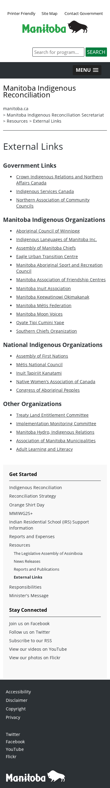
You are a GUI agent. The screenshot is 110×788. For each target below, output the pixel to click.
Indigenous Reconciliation (35, 487)
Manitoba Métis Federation (44, 305)
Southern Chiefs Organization (46, 331)
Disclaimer (17, 700)
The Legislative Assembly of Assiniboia (48, 553)
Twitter (13, 734)
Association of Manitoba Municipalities (56, 440)
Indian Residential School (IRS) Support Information (49, 525)
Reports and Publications (36, 569)
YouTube (15, 749)
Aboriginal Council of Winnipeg (48, 231)
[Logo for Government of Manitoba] (55, 31)
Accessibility (18, 692)
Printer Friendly (21, 13)
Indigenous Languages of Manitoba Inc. (56, 239)
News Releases (27, 561)
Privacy (13, 717)
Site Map (49, 13)
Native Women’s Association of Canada (55, 381)
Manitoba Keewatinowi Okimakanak (52, 297)
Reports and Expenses (32, 536)
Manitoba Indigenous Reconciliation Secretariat (55, 115)
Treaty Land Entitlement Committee (52, 415)
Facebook (15, 741)
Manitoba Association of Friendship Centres (61, 279)
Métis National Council (39, 364)
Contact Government (83, 13)
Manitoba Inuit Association (43, 288)
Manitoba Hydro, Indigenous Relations (55, 432)
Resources (17, 121)
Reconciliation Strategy (32, 496)
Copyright (16, 709)
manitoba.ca (15, 108)
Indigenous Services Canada (45, 191)
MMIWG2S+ (21, 513)
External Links (47, 121)
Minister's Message (29, 595)
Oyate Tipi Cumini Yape (40, 322)
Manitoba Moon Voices (39, 314)
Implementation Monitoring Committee (56, 423)
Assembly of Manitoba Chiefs (46, 248)
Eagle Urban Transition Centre (47, 256)
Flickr (11, 756)
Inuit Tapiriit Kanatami (39, 373)
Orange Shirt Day (26, 505)
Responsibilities (25, 587)
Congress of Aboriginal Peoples (48, 390)
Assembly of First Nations (42, 356)
